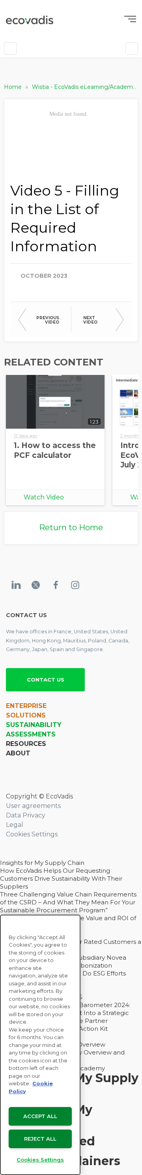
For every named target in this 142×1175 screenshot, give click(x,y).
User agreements (33, 806)
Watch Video (44, 497)
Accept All (40, 1116)
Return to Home (71, 527)
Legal (14, 825)
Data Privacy (25, 815)
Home (13, 86)
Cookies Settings (32, 834)
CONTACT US (45, 679)
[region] (40, 1045)
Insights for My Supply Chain (42, 862)
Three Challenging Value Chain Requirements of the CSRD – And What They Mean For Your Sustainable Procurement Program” (68, 902)
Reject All (40, 1138)
